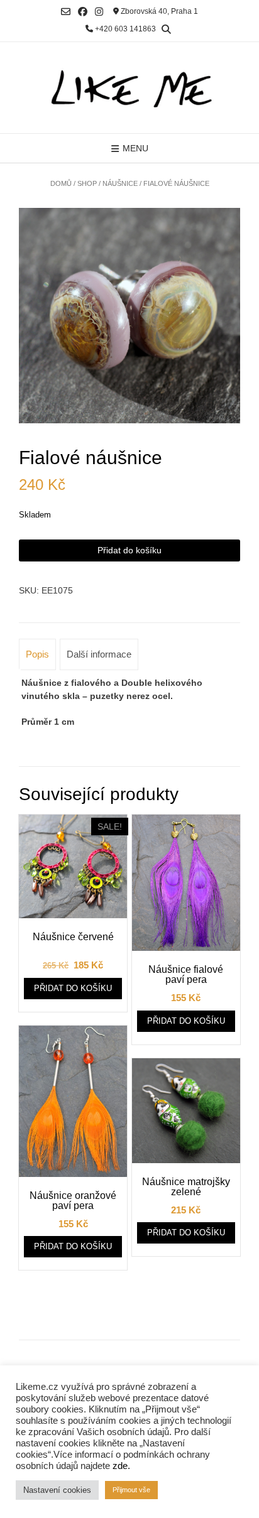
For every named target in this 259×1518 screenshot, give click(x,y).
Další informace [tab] (99, 654)
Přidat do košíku (129, 550)
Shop (87, 183)
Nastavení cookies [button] (57, 1490)
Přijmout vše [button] (131, 1490)
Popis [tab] (37, 654)
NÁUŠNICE (120, 183)
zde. (121, 1466)
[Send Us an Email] (65, 11)
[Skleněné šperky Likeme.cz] (129, 87)
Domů (61, 183)
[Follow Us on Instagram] (99, 11)
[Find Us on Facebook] (82, 11)
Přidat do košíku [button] (73, 988)
